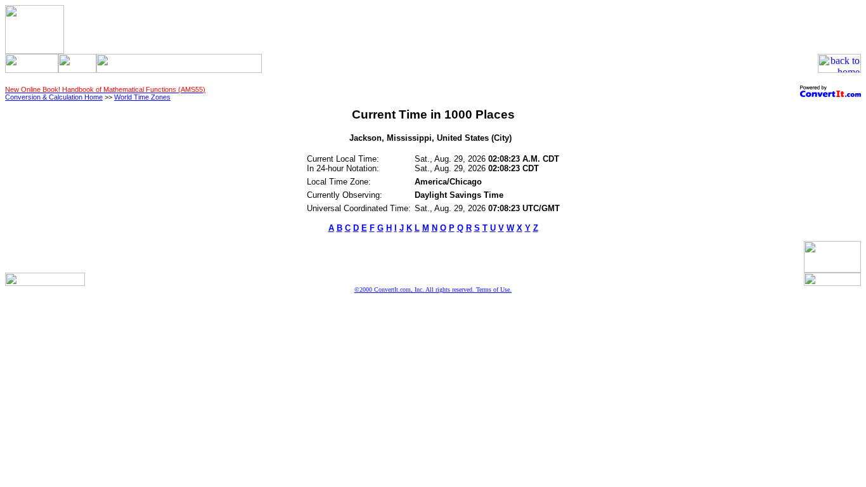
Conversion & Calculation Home (54, 97)
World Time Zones (142, 97)
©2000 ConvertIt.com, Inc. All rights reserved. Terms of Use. (433, 289)
